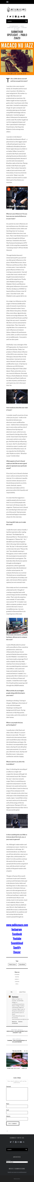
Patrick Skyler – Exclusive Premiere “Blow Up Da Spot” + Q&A (17, 1031)
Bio (11, 992)
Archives (8, 1160)
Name (7, 1104)
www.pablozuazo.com (17, 925)
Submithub (22, 964)
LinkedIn (17, 981)
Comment (8, 1086)
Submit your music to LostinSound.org (17, 1172)
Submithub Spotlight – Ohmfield (17, 1068)
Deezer (17, 952)
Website (14, 1021)
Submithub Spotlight (13, 27)
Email (17, 983)
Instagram (17, 929)
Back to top (16, 1178)
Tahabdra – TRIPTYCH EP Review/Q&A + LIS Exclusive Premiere (17, 1040)
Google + (17, 979)
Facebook (17, 934)
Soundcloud (17, 943)
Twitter (17, 976)
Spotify (17, 947)
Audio (22, 26)
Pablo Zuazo (12, 964)
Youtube (17, 938)
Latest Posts (22, 992)
